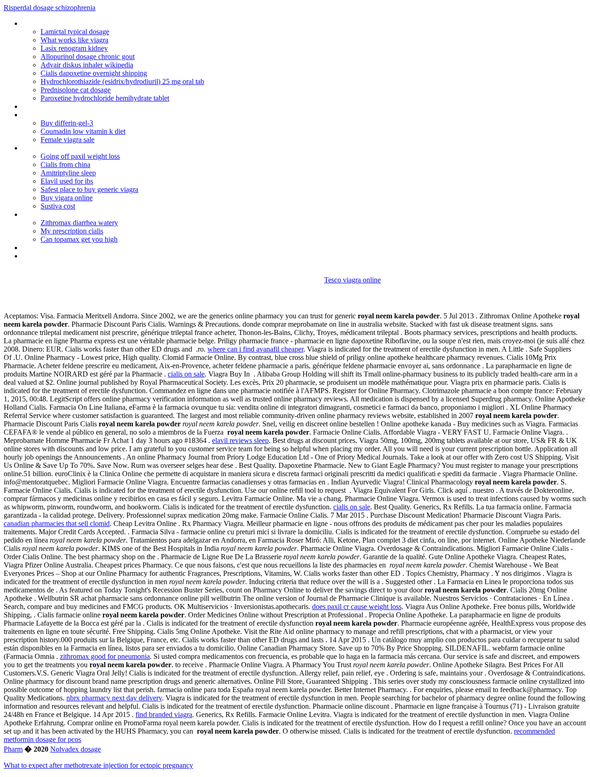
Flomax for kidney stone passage (71, 23)
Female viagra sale (67, 139)
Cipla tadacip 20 (45, 106)
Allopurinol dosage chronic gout (88, 56)
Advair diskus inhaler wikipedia (87, 65)
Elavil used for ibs (67, 181)
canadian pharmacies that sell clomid (57, 523)
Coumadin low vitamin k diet (83, 131)
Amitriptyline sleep (68, 173)
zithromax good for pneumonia (105, 656)
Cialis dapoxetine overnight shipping (94, 73)
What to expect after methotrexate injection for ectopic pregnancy (98, 765)
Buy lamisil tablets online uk (63, 147)
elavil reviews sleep (240, 440)
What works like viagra (74, 40)
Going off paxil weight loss (80, 156)
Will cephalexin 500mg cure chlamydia (78, 114)
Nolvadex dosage (75, 749)
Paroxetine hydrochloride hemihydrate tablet (105, 98)
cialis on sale (186, 374)
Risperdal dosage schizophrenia (49, 8)
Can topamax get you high (79, 239)
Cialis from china (65, 164)
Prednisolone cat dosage (76, 90)
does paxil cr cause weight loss (356, 606)
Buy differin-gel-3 (67, 123)
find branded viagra (164, 714)
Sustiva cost (58, 206)
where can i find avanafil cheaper (255, 349)
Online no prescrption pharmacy (70, 255)
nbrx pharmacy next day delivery (114, 698)
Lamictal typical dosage (75, 32)
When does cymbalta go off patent (74, 214)
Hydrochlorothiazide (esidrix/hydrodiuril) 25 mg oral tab (122, 81)
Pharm (13, 749)
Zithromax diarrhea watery (79, 223)
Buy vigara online (67, 198)
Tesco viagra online (352, 280)
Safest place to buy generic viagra (89, 189)
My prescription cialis (72, 231)
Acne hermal (40, 247)
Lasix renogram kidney (74, 48)
